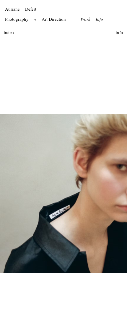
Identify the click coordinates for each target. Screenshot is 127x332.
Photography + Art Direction (36, 19)
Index (9, 33)
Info (99, 19)
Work (85, 19)
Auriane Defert (21, 9)
